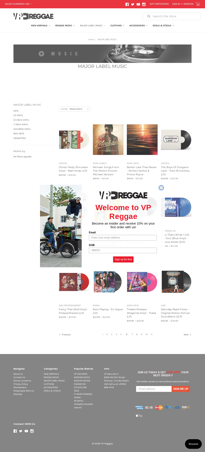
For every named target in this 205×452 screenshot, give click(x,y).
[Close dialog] (161, 187)
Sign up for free (123, 259)
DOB (92, 245)
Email (92, 232)
